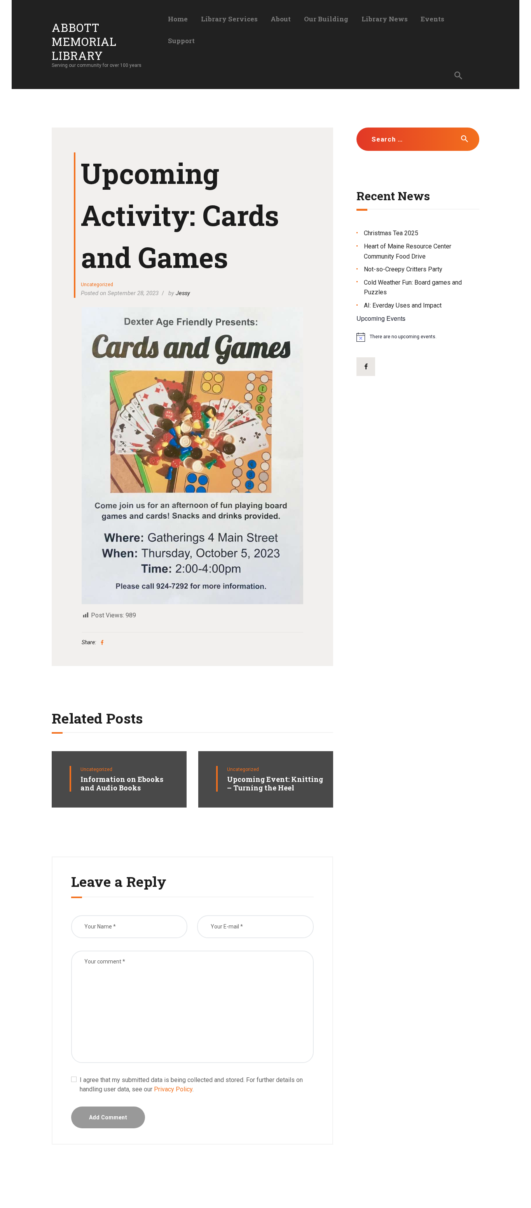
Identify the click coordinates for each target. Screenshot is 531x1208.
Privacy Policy (173, 1089)
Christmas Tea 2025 (391, 233)
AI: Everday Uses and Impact (403, 305)
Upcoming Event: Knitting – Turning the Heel (275, 783)
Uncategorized (97, 284)
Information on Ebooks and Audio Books (121, 783)
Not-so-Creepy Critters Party (403, 269)
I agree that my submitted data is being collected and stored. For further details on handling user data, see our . (191, 1084)
